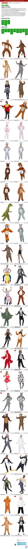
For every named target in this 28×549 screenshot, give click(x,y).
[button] (26, 37)
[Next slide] (26, 32)
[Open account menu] (24, 3)
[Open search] (22, 3)
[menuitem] (20, 2)
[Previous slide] (1, 48)
